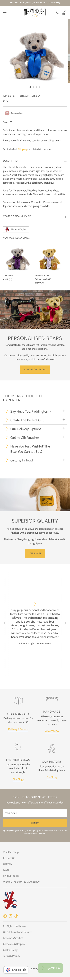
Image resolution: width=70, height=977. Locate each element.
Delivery (7, 863)
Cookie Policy (10, 949)
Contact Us (9, 858)
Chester (8, 275)
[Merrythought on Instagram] (10, 916)
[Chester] (17, 256)
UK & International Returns (17, 932)
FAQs (6, 869)
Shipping (22, 149)
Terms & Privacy (11, 955)
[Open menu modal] (4, 12)
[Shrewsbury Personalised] (49, 256)
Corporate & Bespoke (14, 944)
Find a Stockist (11, 875)
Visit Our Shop (11, 852)
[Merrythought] (35, 12)
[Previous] (4, 623)
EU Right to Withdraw (14, 926)
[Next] (65, 623)
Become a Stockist (13, 938)
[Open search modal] (57, 12)
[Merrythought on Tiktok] (16, 916)
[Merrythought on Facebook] (5, 916)
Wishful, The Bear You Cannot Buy (21, 881)
